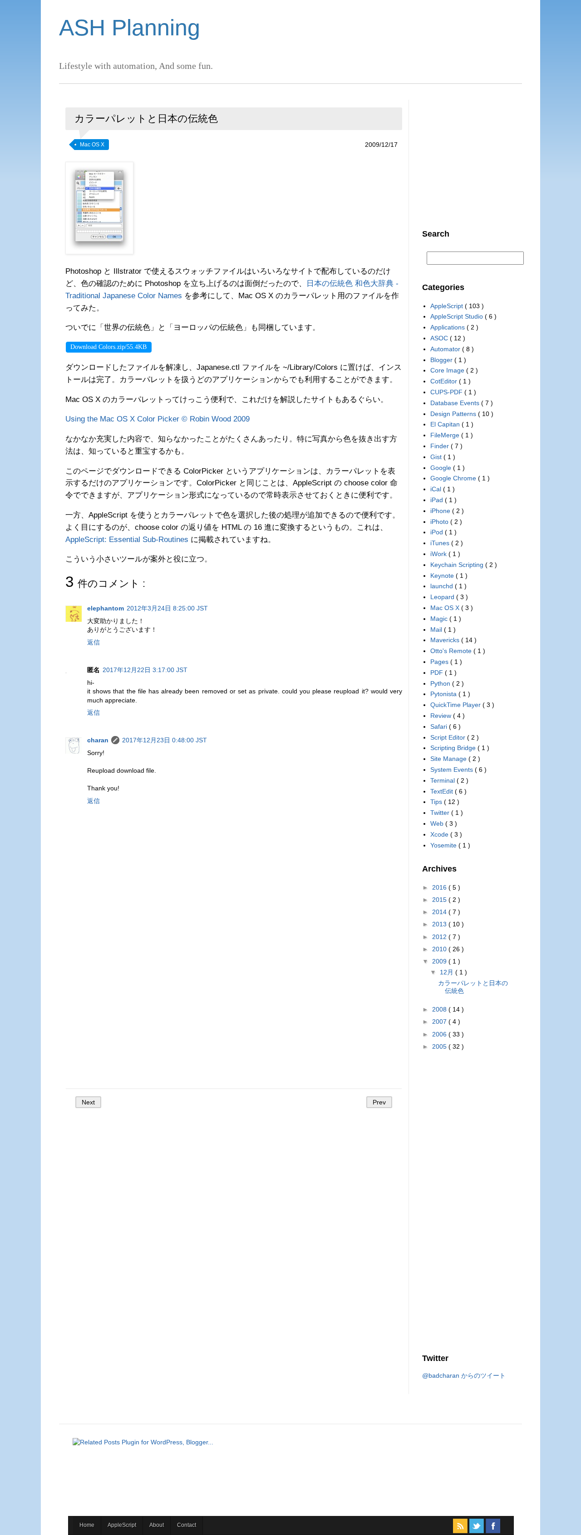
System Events (452, 769)
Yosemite (444, 845)
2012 (440, 936)
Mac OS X (92, 144)
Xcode (440, 834)
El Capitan (446, 424)
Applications (448, 327)
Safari (439, 726)
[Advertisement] (234, 1012)
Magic (439, 618)
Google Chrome (454, 478)
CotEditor (444, 381)
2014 (440, 911)
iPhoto (440, 521)
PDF (437, 672)
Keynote (443, 575)
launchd (442, 586)
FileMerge (445, 435)
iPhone (441, 510)
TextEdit (442, 791)
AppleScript (447, 306)
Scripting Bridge (454, 747)
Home (86, 1525)
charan (97, 740)
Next (88, 1102)
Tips (437, 801)
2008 (440, 1009)
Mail (437, 629)
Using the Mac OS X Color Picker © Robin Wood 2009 (157, 419)
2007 (440, 1021)
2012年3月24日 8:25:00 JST (167, 608)
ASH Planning (129, 27)
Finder (440, 446)
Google (441, 467)
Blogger (442, 359)
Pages (440, 661)
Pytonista (444, 693)
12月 (447, 972)
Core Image (448, 370)
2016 (440, 887)
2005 (440, 1046)
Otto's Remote (451, 650)
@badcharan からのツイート (464, 1375)
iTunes (440, 543)
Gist (436, 456)
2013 (440, 924)
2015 (440, 899)
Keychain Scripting (457, 564)
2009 (440, 961)
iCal (436, 489)
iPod (437, 532)
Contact (186, 1525)
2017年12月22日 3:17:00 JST (145, 669)
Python (441, 683)
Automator (446, 349)
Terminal (443, 780)
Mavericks (445, 640)
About (156, 1525)
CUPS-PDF (447, 392)
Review (441, 715)
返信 (93, 642)
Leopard (443, 596)
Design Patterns (454, 413)
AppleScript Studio (457, 316)
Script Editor (448, 737)
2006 (440, 1034)
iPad (437, 500)
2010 (440, 949)
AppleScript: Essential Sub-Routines (126, 539)
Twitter (440, 812)
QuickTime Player (456, 704)
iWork (439, 553)
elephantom (105, 608)
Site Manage (449, 758)
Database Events (455, 403)
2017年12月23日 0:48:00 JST (164, 740)
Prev (379, 1102)
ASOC (440, 338)
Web (437, 823)
